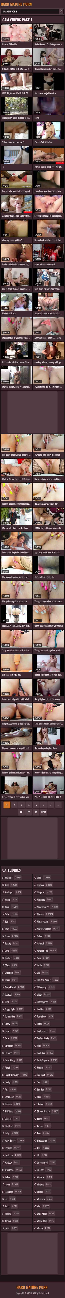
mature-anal (47, 921)
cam (11, 950)
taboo (43, 1118)
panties (44, 1009)
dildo (11, 1002)
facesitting (13, 1060)
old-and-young (47, 980)
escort (11, 1031)
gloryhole (12, 1126)
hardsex (12, 1162)
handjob (12, 1148)
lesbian (44, 885)
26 (21, 812)
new (43, 958)
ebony (11, 1023)
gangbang (13, 1096)
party (43, 1023)
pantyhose (45, 1016)
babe (11, 914)
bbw (11, 929)
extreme (12, 1053)
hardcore (13, 1155)
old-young (45, 987)
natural (44, 943)
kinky (11, 1206)
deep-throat (14, 987)
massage (44, 899)
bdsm (11, 936)
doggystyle (14, 1009)
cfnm (11, 965)
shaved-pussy (47, 1111)
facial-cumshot (16, 1075)
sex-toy (44, 1089)
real (43, 1045)
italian (11, 1177)
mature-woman (48, 929)
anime (11, 899)
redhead (45, 1075)
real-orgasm (47, 1060)
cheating (12, 972)
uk (42, 1155)
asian (11, 907)
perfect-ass (46, 1031)
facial (11, 1067)
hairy (11, 1133)
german (12, 1104)
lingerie (44, 892)
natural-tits (46, 950)
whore (43, 1228)
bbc (10, 921)
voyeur (43, 1191)
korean (11, 1221)
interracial (13, 1170)
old (42, 972)
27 (29, 812)
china (11, 980)
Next (43, 812)
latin (43, 877)
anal (11, 885)
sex (42, 1082)
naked (43, 936)
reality (44, 1067)
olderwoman (46, 1002)
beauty (11, 943)
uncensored (46, 1162)
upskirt (44, 1170)
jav (10, 1199)
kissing (12, 1213)
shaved (44, 1104)
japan (11, 1184)
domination (13, 1016)
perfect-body (46, 1038)
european (13, 1045)
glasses (12, 1118)
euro (11, 1038)
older (43, 994)
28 (36, 812)
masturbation (47, 907)
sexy (43, 1096)
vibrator (44, 1177)
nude (43, 965)
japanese (13, 1191)
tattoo (43, 1126)
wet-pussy (45, 1213)
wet (43, 1206)
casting (12, 958)
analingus (13, 892)
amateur (13, 877)
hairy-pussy (14, 1140)
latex (11, 1228)
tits (43, 1148)
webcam (44, 1199)
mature (45, 914)
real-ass (45, 1053)
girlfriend (13, 1111)
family (11, 1082)
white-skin (45, 1221)
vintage (44, 1184)
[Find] (61, 11)
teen (43, 1133)
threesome (46, 1140)
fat (10, 1089)
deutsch (12, 994)
